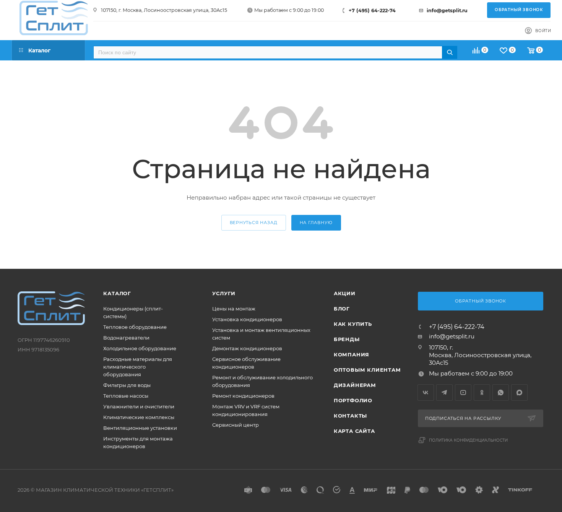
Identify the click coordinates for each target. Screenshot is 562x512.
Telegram (444, 392)
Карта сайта (354, 431)
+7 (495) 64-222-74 (372, 10)
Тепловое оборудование (135, 327)
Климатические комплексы (138, 417)
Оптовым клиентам (367, 370)
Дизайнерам (355, 385)
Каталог (117, 293)
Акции (345, 293)
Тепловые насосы (125, 396)
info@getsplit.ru (447, 10)
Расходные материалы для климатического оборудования (137, 366)
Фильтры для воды (127, 385)
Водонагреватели (126, 338)
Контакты (350, 416)
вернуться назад (254, 222)
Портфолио (353, 400)
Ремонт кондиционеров (243, 396)
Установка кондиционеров (247, 319)
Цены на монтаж (233, 309)
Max (519, 392)
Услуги (224, 293)
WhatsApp (500, 392)
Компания (351, 354)
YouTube (463, 392)
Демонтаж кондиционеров (247, 348)
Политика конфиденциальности (468, 440)
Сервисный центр (235, 425)
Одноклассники (482, 392)
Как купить (353, 324)
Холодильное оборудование (139, 348)
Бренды (347, 339)
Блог (342, 309)
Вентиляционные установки (140, 428)
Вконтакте (425, 392)
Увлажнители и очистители (138, 406)
